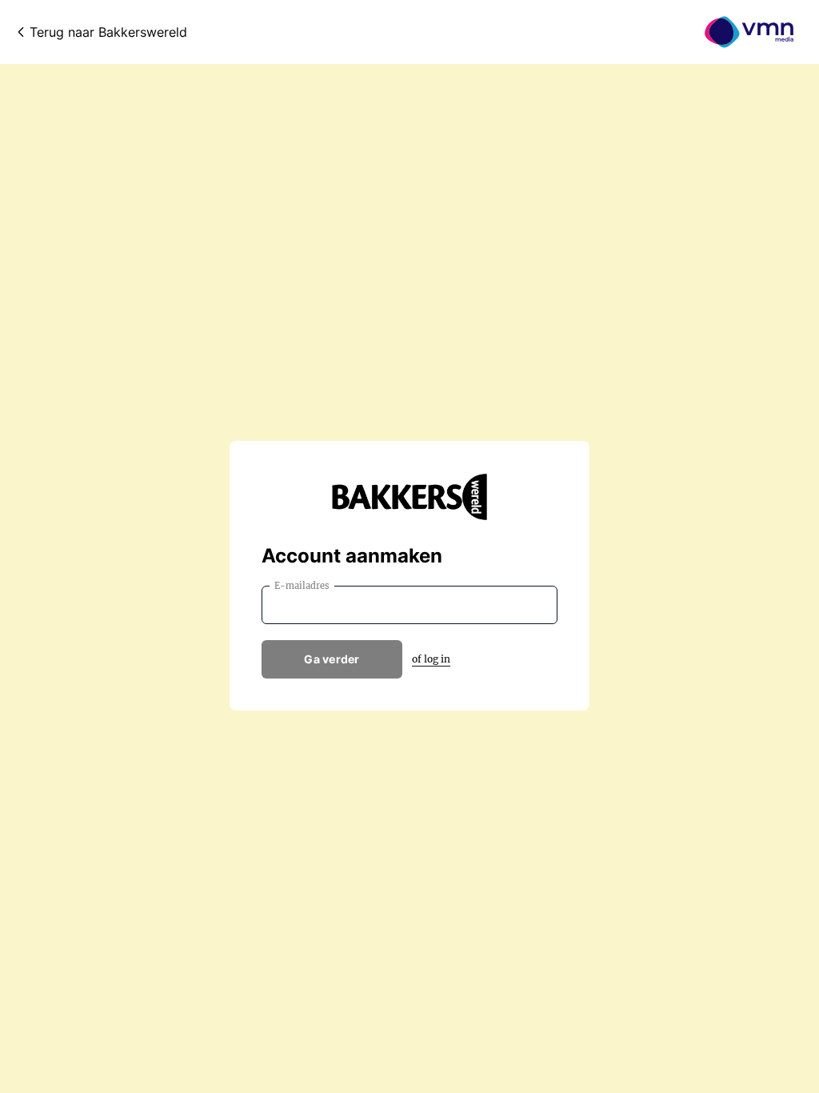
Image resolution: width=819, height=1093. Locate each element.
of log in (431, 659)
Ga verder (332, 659)
